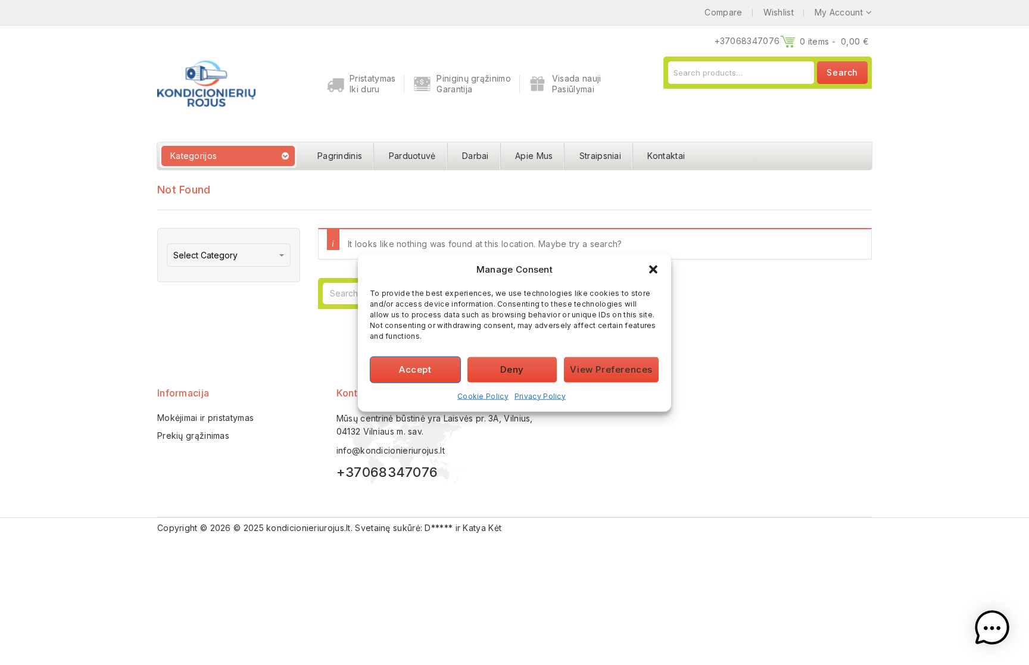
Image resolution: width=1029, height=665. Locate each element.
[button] (653, 269)
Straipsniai (600, 156)
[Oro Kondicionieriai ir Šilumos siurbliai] (206, 82)
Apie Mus (534, 156)
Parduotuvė (412, 156)
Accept (415, 369)
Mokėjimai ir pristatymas (205, 418)
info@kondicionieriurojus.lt (390, 450)
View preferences (611, 369)
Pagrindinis (339, 156)
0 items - (834, 41)
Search (842, 72)
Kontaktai (666, 156)
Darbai (475, 156)
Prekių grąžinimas (193, 435)
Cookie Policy (483, 395)
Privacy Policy (540, 395)
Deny (511, 369)
